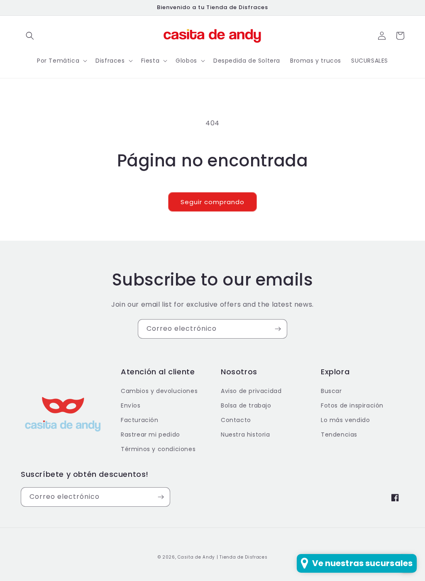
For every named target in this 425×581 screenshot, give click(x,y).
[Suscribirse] (278, 329)
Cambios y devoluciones (159, 391)
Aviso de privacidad (251, 391)
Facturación (140, 420)
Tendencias (339, 434)
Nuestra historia (245, 434)
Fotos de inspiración (352, 405)
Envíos (131, 405)
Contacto (236, 420)
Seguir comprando (212, 202)
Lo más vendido (345, 420)
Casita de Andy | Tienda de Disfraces (222, 557)
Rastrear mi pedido (150, 434)
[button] (30, 36)
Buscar (331, 391)
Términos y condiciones (158, 449)
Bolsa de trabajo (246, 405)
